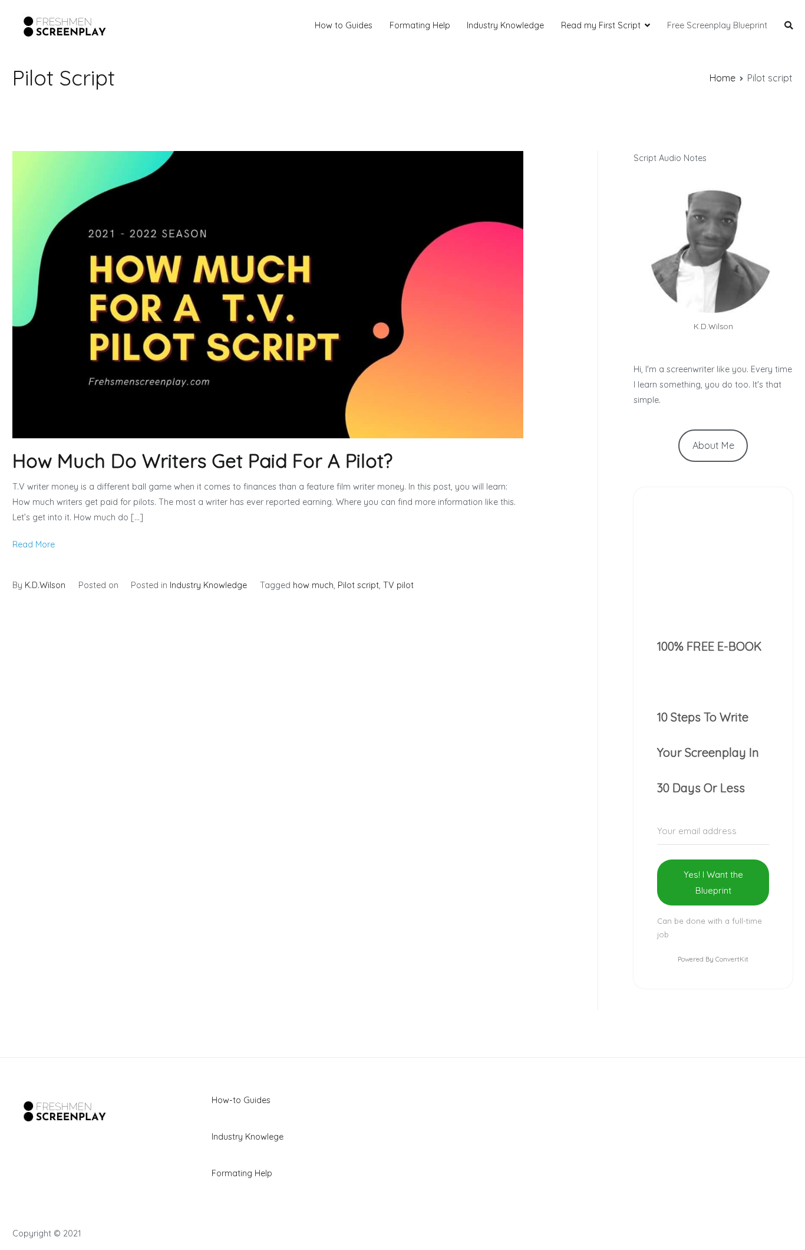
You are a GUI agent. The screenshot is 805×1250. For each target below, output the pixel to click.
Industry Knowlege (247, 1136)
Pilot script (358, 585)
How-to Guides (241, 1100)
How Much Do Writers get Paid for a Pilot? (202, 461)
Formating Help (420, 25)
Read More (33, 544)
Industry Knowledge (505, 25)
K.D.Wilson (45, 585)
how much (313, 585)
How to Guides (343, 25)
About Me (713, 445)
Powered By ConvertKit (713, 959)
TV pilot (398, 585)
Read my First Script (601, 25)
